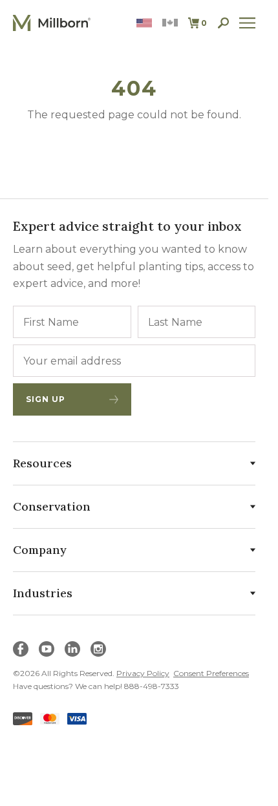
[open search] (223, 22)
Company (40, 549)
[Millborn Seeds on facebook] (20, 649)
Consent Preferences (211, 673)
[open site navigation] (247, 22)
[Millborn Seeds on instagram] (98, 649)
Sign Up (45, 399)
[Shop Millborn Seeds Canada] (170, 23)
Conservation (52, 506)
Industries (42, 593)
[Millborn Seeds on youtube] (46, 649)
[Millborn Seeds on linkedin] (72, 649)
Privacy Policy (142, 673)
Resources (42, 463)
